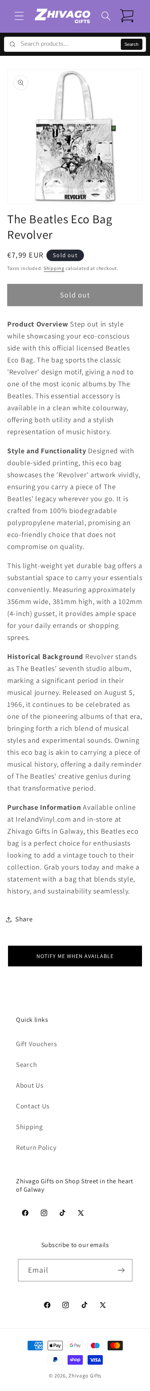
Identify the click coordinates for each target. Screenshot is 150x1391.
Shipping (54, 268)
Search (131, 44)
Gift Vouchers (36, 1043)
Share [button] (24, 919)
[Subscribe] (121, 1270)
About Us (30, 1085)
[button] (19, 16)
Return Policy (36, 1147)
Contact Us (33, 1106)
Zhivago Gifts (84, 1375)
